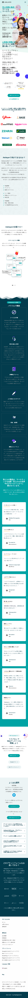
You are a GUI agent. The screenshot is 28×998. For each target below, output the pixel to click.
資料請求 (4, 926)
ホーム (3, 922)
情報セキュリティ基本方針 (8, 942)
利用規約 (4, 938)
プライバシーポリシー (7, 944)
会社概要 (4, 936)
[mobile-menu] (25, 2)
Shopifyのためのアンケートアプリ (10, 951)
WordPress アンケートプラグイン (10, 955)
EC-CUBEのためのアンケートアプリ (11, 960)
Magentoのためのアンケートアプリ (11, 958)
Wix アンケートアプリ (7, 953)
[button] (12, 285)
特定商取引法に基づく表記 (8, 940)
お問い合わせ (5, 924)
